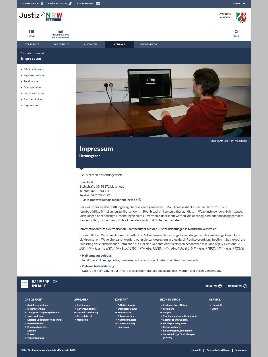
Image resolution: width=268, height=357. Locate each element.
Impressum (31, 105)
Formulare (168, 308)
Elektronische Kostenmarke (178, 330)
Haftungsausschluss (97, 256)
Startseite (32, 44)
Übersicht (217, 305)
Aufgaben (90, 44)
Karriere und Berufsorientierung (44, 319)
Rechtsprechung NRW (174, 323)
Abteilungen (83, 305)
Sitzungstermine (36, 308)
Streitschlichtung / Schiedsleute (180, 316)
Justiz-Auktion (35, 316)
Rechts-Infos (148, 44)
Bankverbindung (33, 99)
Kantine (31, 330)
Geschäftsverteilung (87, 312)
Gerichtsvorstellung (37, 305)
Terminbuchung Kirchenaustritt (60, 36)
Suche (236, 36)
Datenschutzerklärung (98, 266)
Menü (31, 36)
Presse (30, 334)
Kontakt (237, 4)
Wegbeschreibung (34, 75)
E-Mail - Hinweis (33, 69)
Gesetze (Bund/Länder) (175, 319)
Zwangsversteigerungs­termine (43, 312)
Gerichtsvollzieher (86, 308)
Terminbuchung (35, 338)
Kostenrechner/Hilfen (175, 305)
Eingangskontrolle (37, 327)
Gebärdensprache (57, 4)
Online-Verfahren (172, 327)
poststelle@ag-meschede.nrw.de (113, 200)
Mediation (82, 319)
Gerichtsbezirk (85, 316)
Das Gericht (61, 44)
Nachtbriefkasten (34, 93)
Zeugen (167, 312)
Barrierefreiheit (85, 4)
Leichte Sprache (31, 4)
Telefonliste (31, 81)
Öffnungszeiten (33, 87)
